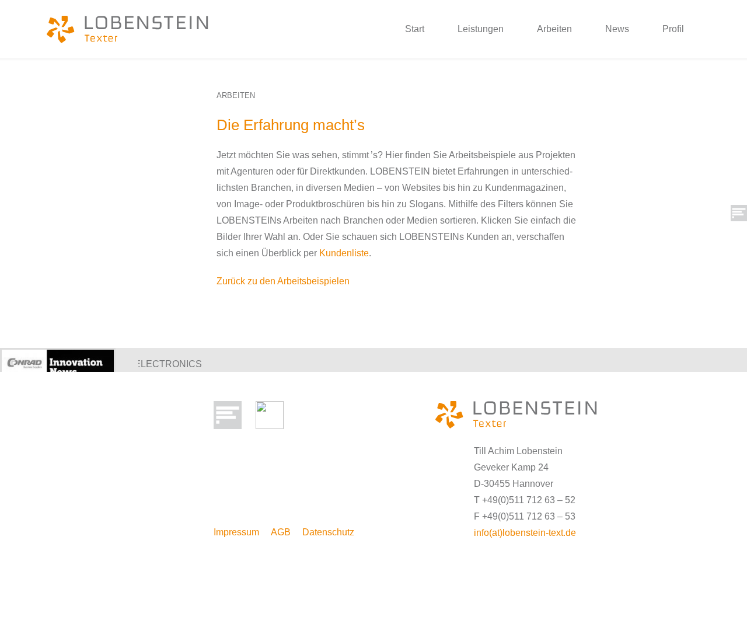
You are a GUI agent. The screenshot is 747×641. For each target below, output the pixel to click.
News (617, 29)
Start (414, 29)
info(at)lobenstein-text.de (525, 533)
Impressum (236, 532)
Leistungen (481, 29)
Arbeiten (554, 29)
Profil (673, 29)
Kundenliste (344, 253)
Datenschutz (328, 532)
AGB (281, 532)
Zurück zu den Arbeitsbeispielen (283, 281)
